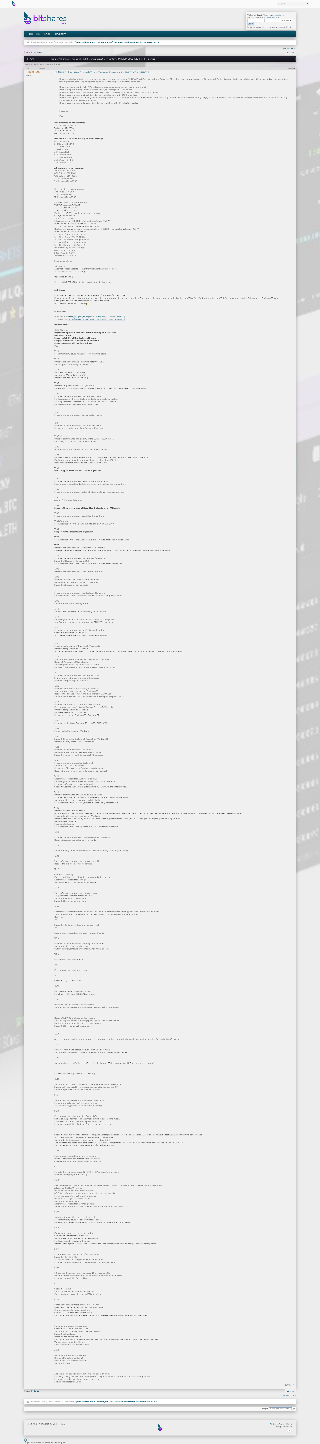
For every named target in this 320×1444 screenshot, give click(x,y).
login (271, 15)
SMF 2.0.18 (32, 1424)
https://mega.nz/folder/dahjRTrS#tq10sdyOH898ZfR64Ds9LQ (96, 317)
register (279, 15)
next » (293, 49)
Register (60, 34)
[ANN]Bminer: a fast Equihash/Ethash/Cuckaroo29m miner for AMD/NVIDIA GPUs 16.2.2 (104, 72)
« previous (286, 49)
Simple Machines (57, 1424)
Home (30, 34)
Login (48, 34)
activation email (271, 17)
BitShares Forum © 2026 (281, 1424)
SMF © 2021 (44, 1424)
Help (38, 34)
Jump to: (265, 1409)
